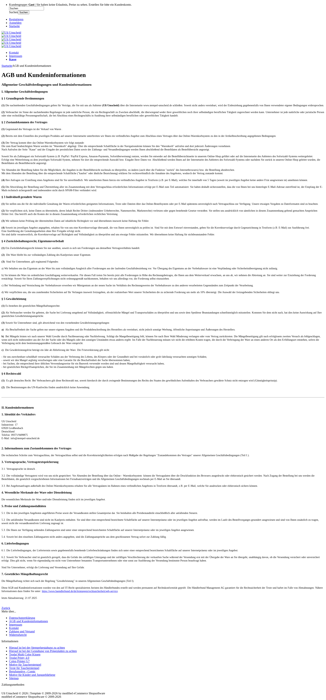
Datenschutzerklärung (22, 617)
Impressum (15, 56)
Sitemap (14, 678)
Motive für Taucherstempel (25, 664)
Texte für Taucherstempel (24, 668)
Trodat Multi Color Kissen (24, 654)
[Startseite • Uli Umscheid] (11, 32)
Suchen (23, 12)
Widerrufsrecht (18, 634)
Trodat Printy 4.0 (19, 657)
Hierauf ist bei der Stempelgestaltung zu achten (37, 647)
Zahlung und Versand (22, 631)
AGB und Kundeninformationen (28, 621)
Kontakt (14, 52)
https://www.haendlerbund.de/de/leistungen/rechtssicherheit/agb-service (80, 591)
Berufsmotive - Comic (22, 671)
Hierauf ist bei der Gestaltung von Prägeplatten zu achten (43, 651)
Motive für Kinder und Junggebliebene (32, 674)
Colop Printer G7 (19, 661)
